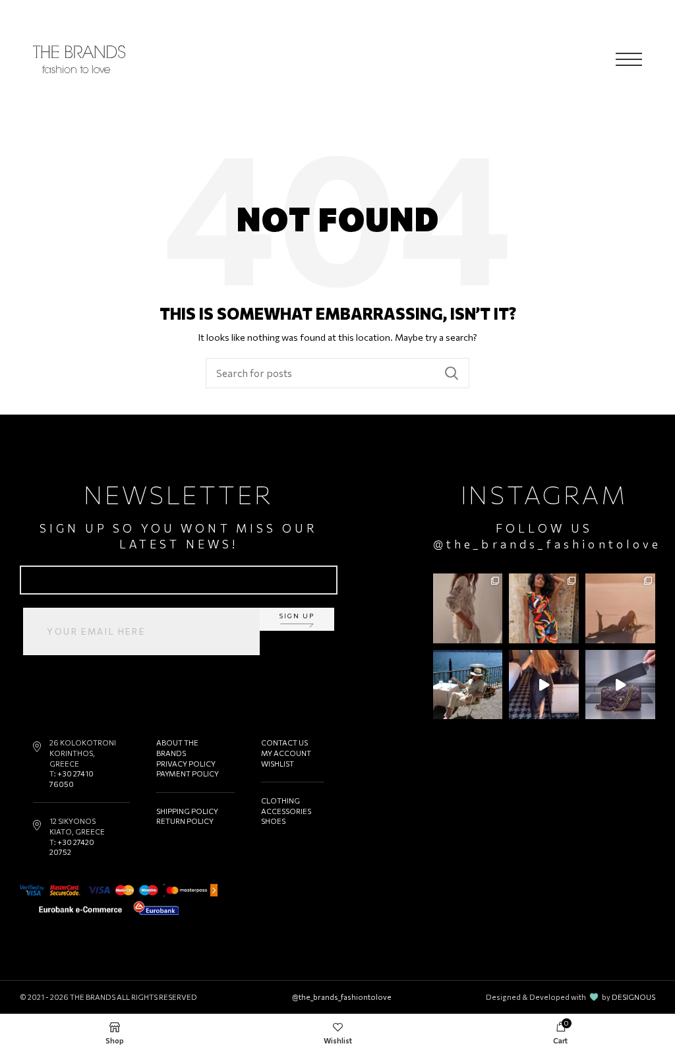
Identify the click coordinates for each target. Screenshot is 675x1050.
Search (451, 373)
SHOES (273, 821)
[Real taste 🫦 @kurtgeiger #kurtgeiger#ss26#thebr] (620, 685)
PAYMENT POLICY (187, 773)
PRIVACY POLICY (186, 763)
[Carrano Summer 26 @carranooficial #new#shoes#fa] (544, 685)
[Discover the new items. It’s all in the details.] (468, 608)
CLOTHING (280, 800)
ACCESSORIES (286, 811)
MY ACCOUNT (286, 753)
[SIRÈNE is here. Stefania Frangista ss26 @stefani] (620, 608)
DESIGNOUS (633, 997)
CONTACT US (284, 742)
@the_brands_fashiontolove (547, 544)
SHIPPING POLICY (187, 811)
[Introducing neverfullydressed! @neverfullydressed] (544, 608)
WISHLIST (277, 763)
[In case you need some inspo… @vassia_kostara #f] (468, 685)
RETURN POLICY (185, 821)
